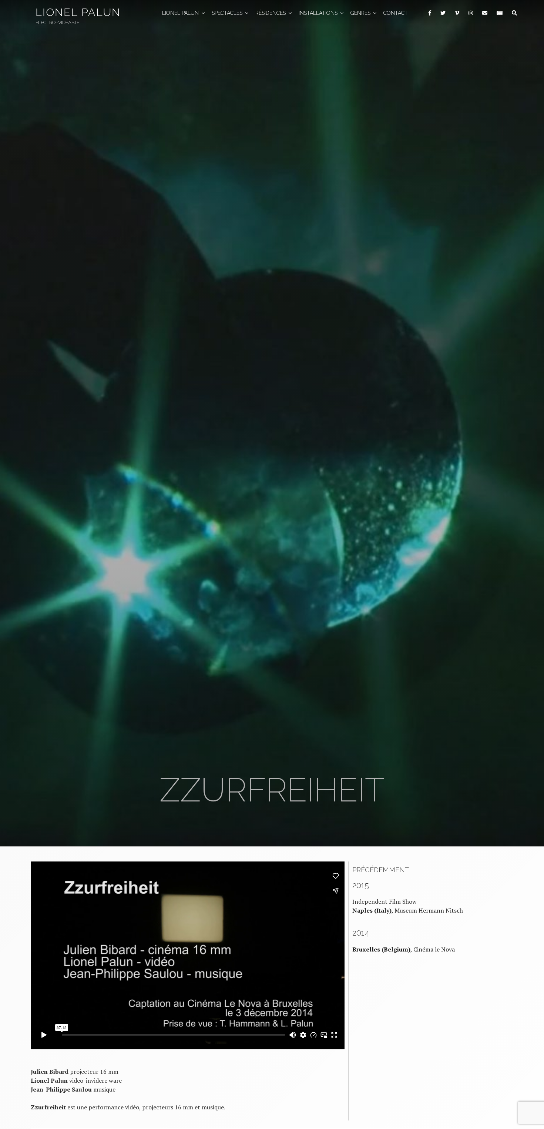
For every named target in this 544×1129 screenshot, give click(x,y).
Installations (318, 13)
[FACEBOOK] (429, 13)
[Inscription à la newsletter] (499, 13)
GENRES (360, 13)
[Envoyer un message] (484, 13)
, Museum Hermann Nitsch (407, 910)
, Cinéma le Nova (403, 949)
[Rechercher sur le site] (514, 13)
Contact (395, 13)
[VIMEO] (457, 13)
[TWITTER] (442, 13)
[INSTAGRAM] (470, 13)
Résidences (270, 13)
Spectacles (227, 13)
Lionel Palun (78, 12)
